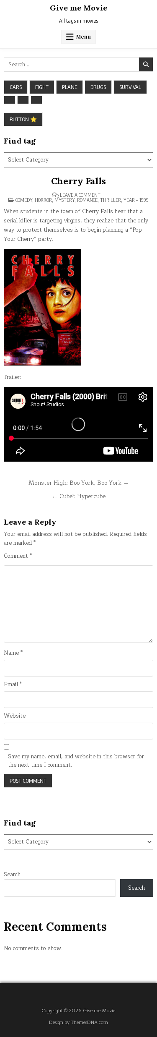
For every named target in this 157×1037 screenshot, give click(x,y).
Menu (83, 36)
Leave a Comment (80, 195)
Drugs (98, 87)
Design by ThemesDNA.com (78, 1023)
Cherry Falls (78, 181)
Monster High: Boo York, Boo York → (78, 483)
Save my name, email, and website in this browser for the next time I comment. (76, 761)
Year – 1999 (136, 200)
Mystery (64, 200)
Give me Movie (78, 8)
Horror (43, 200)
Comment (18, 556)
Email (13, 684)
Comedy (23, 200)
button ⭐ (23, 119)
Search (12, 874)
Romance (87, 200)
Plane (69, 87)
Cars (16, 87)
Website (15, 716)
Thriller (110, 200)
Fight (42, 87)
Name (13, 653)
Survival (130, 87)
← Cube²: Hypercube (79, 496)
